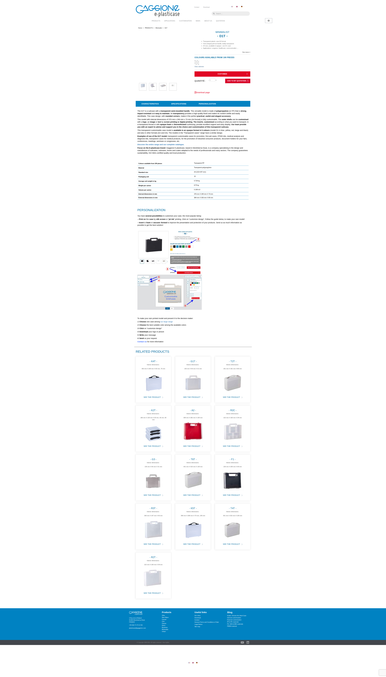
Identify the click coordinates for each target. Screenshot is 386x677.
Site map (197, 626)
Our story (197, 615)
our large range (166, 322)
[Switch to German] (241, 7)
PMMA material (232, 626)
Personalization (207, 104)
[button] (210, 13)
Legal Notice (198, 624)
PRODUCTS (156, 21)
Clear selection (199, 66)
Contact (196, 7)
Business (165, 627)
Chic (163, 621)
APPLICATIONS (169, 21)
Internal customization (234, 617)
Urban (164, 631)
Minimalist (159, 28)
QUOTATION (220, 21)
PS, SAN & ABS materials (235, 624)
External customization (234, 620)
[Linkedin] (247, 642)
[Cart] (268, 20)
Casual (164, 619)
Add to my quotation (236, 81)
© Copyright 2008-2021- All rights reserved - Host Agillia (153, 642)
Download (206, 7)
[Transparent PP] (197, 62)
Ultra (163, 615)
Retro (163, 625)
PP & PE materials (233, 622)
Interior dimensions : (153, 364)
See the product (152, 397)
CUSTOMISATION (185, 21)
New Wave (165, 617)
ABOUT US (208, 21)
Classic (164, 623)
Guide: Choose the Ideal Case (236, 615)
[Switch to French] (232, 7)
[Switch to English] (237, 7)
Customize (222, 74)
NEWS (198, 21)
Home (140, 28)
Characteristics (150, 104)
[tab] (150, 104)
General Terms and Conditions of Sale (207, 622)
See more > (246, 52)
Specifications (178, 104)
